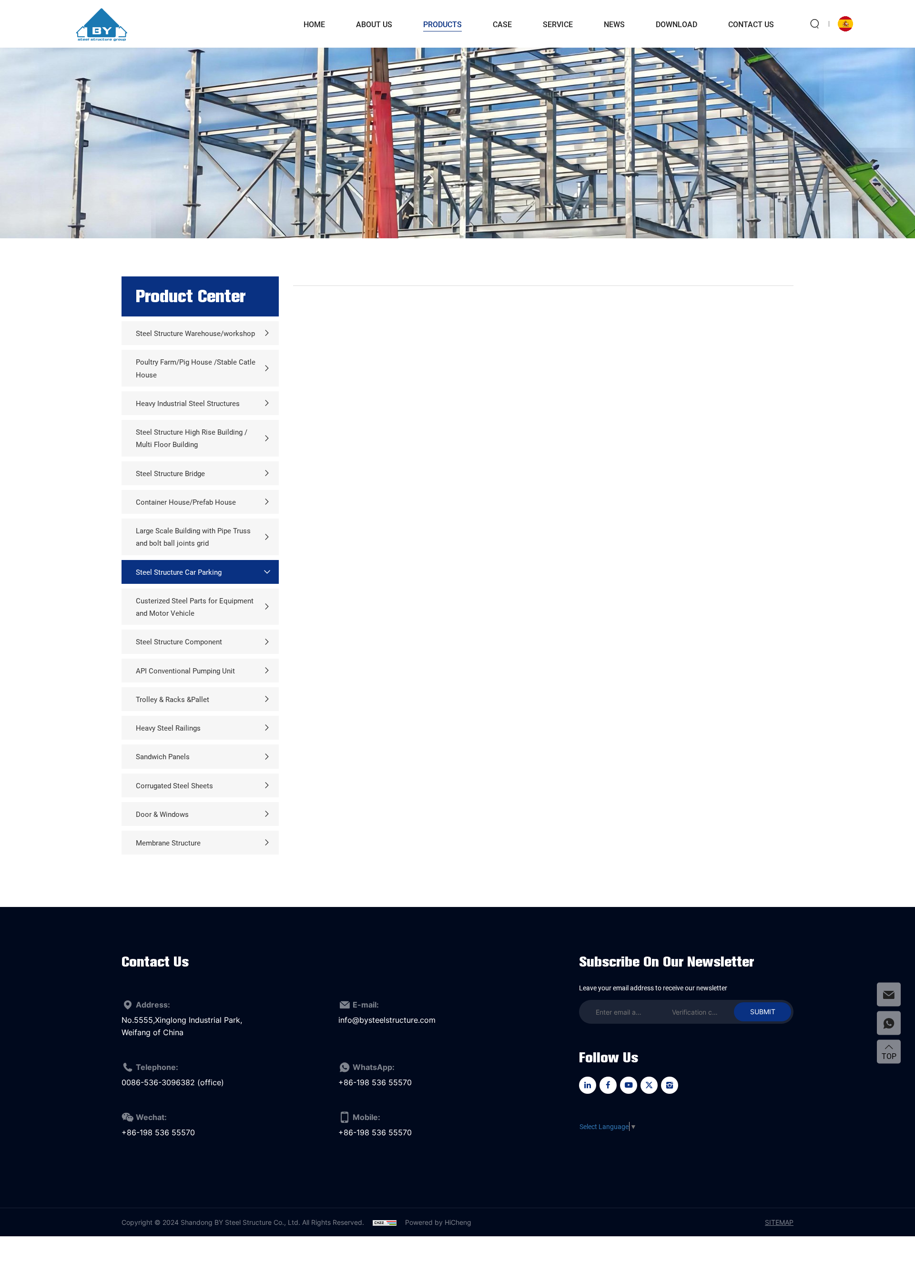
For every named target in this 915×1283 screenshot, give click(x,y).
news (614, 24)
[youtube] (628, 1085)
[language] (845, 23)
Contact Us (751, 24)
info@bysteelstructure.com (387, 1020)
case (502, 24)
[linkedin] (587, 1085)
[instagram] (669, 1085)
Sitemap (779, 1222)
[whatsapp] (889, 1023)
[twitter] (649, 1085)
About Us (374, 24)
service (558, 24)
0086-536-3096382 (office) (173, 1082)
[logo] (101, 24)
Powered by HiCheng (438, 1222)
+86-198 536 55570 (375, 1082)
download (676, 24)
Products (442, 24)
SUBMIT (762, 1011)
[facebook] (608, 1085)
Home (314, 24)
